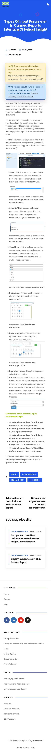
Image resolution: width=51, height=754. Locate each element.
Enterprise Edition (11, 638)
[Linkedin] (14, 620)
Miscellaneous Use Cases (15, 689)
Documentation (11, 659)
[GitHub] (28, 620)
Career (7, 599)
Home (6, 594)
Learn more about (17, 324)
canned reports (29, 474)
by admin (13, 50)
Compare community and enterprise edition (24, 643)
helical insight (17, 480)
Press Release (10, 664)
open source (34, 480)
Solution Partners (11, 713)
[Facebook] (7, 620)
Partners (7, 703)
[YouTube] (21, 620)
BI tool (14, 474)
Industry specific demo (14, 678)
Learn (6, 648)
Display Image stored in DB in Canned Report (26, 560)
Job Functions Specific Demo (17, 684)
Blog (6, 604)
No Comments (15, 55)
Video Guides (10, 654)
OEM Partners (10, 719)
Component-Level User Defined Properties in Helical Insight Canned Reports (25, 538)
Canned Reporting (19, 532)
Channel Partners (11, 708)
